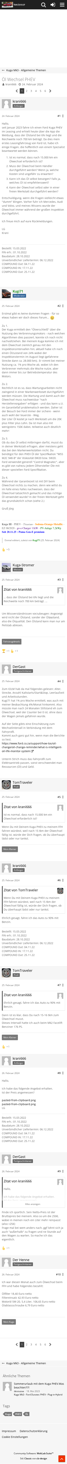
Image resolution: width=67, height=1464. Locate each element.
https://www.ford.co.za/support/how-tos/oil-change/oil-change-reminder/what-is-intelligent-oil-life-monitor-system (32, 747)
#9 (59, 1171)
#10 (58, 1274)
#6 (59, 880)
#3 (59, 579)
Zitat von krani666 (18, 589)
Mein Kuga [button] (8, 1321)
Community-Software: (33, 1453)
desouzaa (19, 1391)
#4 (59, 681)
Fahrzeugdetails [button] (11, 641)
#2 (59, 306)
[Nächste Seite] (50, 91)
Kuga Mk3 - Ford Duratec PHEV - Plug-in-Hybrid (38, 1394)
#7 (59, 985)
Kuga (8, 1414)
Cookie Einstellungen (15, 1437)
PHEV (18, 1414)
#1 (59, 116)
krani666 (11, 84)
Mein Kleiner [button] (9, 849)
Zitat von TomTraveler (21, 890)
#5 (59, 797)
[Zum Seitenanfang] (61, 1458)
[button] (43, 4)
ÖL (26, 1414)
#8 (59, 1073)
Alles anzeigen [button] (32, 1204)
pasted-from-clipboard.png (19, 1100)
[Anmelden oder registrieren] (53, 4)
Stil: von (33, 1458)
